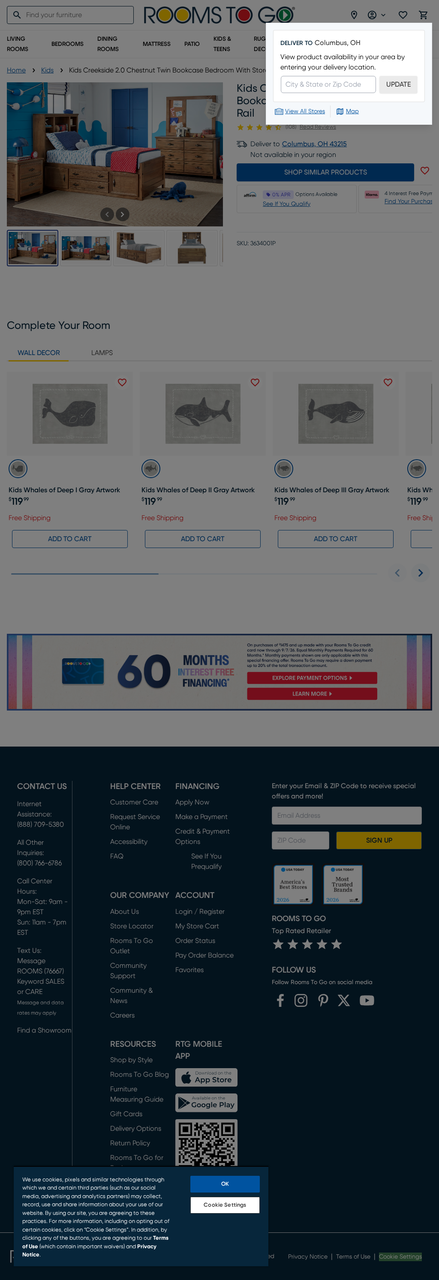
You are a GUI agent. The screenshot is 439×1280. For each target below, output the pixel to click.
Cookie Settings (225, 1205)
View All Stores (305, 111)
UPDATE (398, 84)
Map (352, 111)
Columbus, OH (338, 42)
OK (225, 1184)
